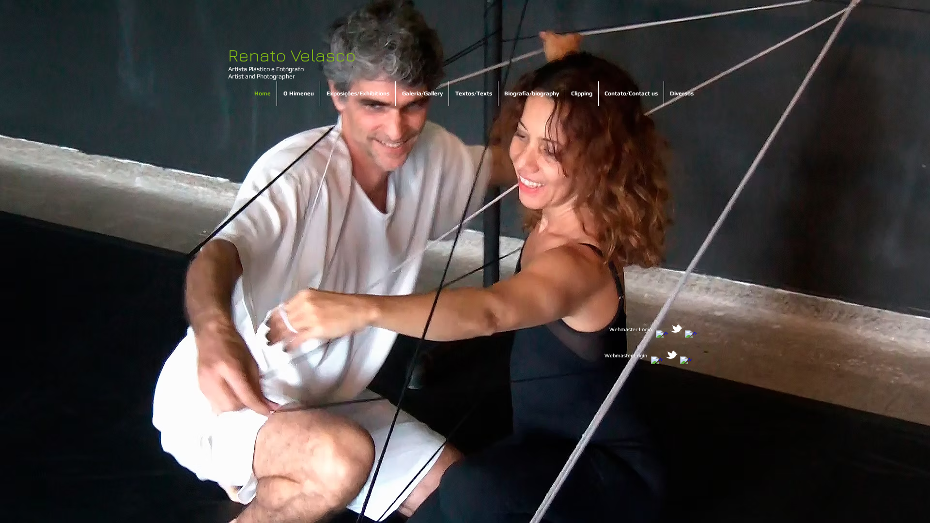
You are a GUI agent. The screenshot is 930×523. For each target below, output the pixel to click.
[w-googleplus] (691, 336)
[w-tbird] (676, 329)
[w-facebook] (662, 336)
